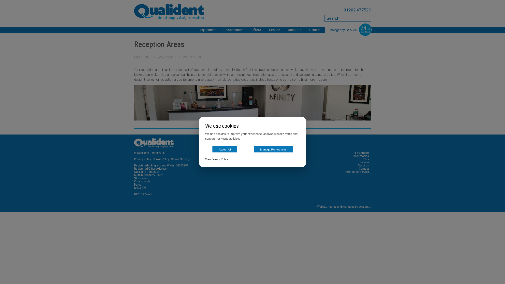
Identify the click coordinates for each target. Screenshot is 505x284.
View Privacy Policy (216, 159)
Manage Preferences (273, 149)
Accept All (225, 149)
